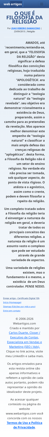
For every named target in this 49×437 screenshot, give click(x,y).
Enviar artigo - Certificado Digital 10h (21, 298)
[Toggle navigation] (41, 4)
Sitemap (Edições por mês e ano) (19, 306)
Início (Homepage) (12, 302)
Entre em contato (11, 310)
